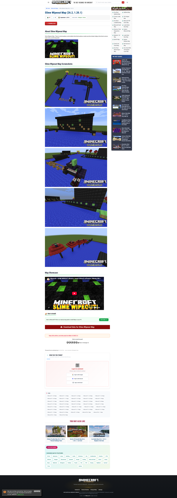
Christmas (80, 456)
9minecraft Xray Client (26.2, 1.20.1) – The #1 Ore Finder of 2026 (126, 80)
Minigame (80, 17)
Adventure (55, 456)
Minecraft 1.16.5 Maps (52, 398)
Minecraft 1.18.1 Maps (76, 398)
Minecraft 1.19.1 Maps (52, 401)
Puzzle (75, 462)
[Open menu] (48, 2)
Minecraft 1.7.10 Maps (52, 412)
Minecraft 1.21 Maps (100, 404)
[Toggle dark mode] (127, 2)
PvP (86, 462)
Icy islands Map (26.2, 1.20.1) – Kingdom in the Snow (99, 439)
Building (68, 456)
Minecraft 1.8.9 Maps (64, 412)
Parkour (84, 17)
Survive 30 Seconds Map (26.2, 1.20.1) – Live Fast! (77, 439)
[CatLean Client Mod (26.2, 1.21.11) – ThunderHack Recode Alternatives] (117, 138)
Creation (101, 456)
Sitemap (100, 489)
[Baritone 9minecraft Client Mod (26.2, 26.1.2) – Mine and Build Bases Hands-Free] (117, 71)
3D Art (48, 456)
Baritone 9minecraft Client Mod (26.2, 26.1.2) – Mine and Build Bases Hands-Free (126, 71)
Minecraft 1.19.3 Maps (76, 401)
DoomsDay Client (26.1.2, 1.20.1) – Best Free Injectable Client (126, 147)
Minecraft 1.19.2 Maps (64, 401)
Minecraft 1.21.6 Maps (64, 409)
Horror (99, 459)
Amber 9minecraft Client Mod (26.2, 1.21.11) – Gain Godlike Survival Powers (126, 98)
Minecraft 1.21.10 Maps (64, 406)
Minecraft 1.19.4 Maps (88, 401)
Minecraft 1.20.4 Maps (76, 404)
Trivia (48, 466)
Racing (91, 462)
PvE (81, 462)
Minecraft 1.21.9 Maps (100, 409)
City (86, 456)
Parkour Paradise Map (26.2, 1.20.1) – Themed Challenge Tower (56, 439)
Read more (20, 494)
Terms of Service (85, 489)
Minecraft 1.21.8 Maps (88, 409)
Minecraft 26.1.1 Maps (98, 412)
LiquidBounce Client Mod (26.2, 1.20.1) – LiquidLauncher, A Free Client (126, 122)
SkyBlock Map (127, 12)
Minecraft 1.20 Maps (100, 401)
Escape (77, 459)
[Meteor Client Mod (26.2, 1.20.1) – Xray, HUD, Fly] (117, 114)
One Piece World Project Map (117, 49)
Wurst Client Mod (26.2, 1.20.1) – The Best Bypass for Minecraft (126, 130)
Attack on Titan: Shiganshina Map (117, 31)
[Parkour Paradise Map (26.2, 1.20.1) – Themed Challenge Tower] (56, 431)
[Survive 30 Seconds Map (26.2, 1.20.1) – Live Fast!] (77, 431)
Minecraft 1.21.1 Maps (52, 406)
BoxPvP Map (117, 39)
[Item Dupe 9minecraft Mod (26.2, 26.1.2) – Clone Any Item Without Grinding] (117, 88)
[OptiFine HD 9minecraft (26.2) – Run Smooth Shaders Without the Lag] (117, 62)
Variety (80, 466)
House (105, 459)
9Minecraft (87, 495)
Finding (84, 459)
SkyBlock (99, 462)
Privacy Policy (94, 489)
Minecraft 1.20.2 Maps (64, 404)
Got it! (37, 491)
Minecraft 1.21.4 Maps (101, 406)
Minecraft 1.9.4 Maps (75, 412)
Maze (48, 462)
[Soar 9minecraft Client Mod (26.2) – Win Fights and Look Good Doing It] (117, 107)
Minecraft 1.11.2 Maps (64, 395)
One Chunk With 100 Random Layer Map (127, 49)
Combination (93, 456)
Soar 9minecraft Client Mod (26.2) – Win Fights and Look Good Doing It (126, 107)
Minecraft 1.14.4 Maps (88, 395)
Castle (73, 456)
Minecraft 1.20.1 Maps (52, 404)
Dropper (56, 459)
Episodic (71, 459)
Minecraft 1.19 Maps (100, 398)
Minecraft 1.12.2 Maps (76, 395)
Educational (63, 459)
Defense (49, 459)
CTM (107, 456)
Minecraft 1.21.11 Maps (77, 406)
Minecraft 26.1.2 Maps (52, 414)
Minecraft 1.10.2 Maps (52, 395)
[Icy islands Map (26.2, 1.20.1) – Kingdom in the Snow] (99, 431)
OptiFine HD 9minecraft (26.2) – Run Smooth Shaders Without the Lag (126, 62)
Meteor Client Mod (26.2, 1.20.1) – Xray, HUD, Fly (126, 115)
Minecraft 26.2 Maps (64, 414)
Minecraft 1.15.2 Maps (100, 395)
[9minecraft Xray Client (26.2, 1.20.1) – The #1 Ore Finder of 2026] (117, 80)
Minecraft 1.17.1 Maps (64, 398)
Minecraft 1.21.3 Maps (89, 406)
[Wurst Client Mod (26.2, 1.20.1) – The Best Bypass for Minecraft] (117, 130)
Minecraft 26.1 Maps (87, 412)
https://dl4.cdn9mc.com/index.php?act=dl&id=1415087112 (63, 335)
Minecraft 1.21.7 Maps (76, 409)
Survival (105, 462)
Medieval (55, 462)
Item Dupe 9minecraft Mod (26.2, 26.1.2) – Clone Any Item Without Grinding (125, 89)
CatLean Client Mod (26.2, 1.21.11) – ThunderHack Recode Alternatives (126, 138)
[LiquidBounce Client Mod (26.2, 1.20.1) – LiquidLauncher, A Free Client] (117, 122)
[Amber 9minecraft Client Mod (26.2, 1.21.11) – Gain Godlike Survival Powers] (117, 98)
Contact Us (77, 489)
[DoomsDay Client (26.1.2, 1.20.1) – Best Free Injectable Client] (117, 146)
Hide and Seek (92, 459)
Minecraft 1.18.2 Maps (88, 398)
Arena (61, 456)
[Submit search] (123, 2)
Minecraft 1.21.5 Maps (52, 409)
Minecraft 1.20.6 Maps (88, 404)
